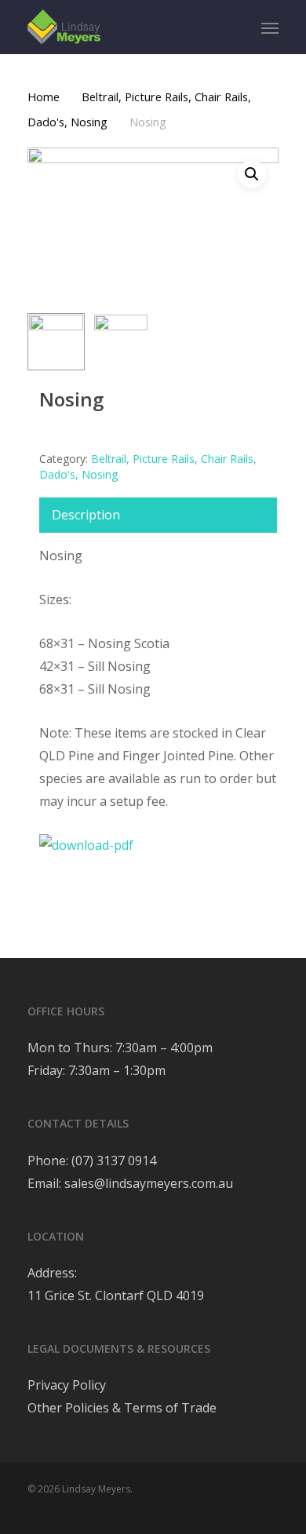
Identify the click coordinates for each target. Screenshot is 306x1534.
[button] (252, 174)
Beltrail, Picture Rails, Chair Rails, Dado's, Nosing (148, 466)
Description (86, 514)
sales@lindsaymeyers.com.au (148, 1183)
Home (43, 96)
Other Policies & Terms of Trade (122, 1407)
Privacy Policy (66, 1385)
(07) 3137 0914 (112, 1160)
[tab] (158, 515)
